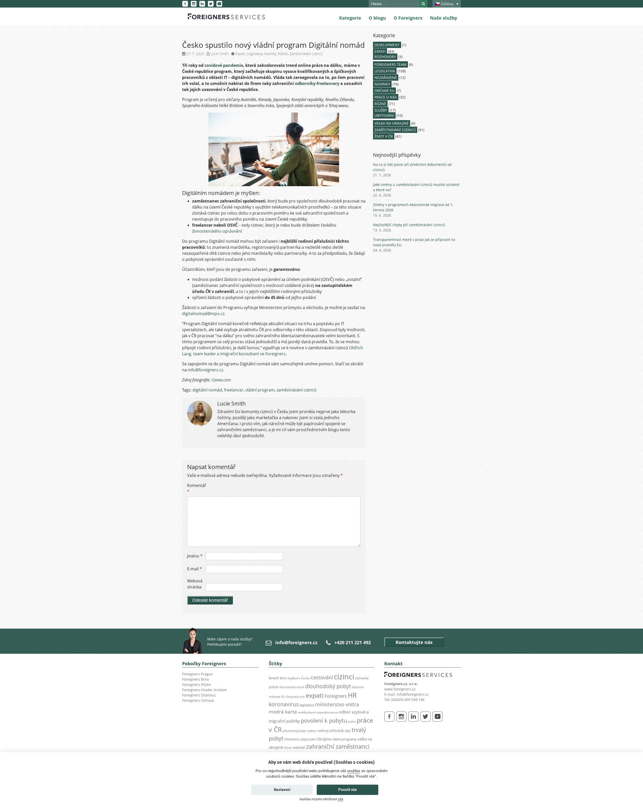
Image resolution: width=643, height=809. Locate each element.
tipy (348, 730)
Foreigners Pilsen (196, 684)
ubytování (307, 739)
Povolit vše (347, 790)
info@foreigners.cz (205, 370)
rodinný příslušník (330, 730)
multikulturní (306, 712)
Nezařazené (385, 77)
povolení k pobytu (324, 720)
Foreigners (336, 696)
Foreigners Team (390, 64)
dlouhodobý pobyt (328, 686)
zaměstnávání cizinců (296, 390)
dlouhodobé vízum (291, 687)
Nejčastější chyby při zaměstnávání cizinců (409, 224)
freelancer (233, 390)
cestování (322, 677)
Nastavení (282, 790)
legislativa (307, 705)
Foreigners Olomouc (199, 695)
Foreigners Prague (197, 674)
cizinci (344, 677)
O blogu (377, 18)
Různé (283, 53)
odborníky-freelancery (317, 83)
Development (387, 44)
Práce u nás (385, 97)
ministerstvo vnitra (337, 704)
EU (283, 696)
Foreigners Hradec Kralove (204, 689)
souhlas (353, 771)
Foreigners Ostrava (198, 700)
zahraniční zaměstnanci (337, 746)
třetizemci (291, 739)
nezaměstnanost (327, 712)
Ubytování (384, 115)
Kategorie (350, 18)
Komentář (196, 488)
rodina (311, 731)
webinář (299, 747)
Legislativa (254, 53)
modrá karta (283, 711)
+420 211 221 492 (352, 642)
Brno (283, 678)
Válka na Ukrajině (391, 123)
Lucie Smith (219, 53)
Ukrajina (323, 739)
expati (315, 695)
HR (352, 695)
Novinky (270, 53)
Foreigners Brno (195, 679)
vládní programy (344, 739)
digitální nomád (207, 390)
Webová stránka (194, 584)
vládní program (260, 390)
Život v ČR (383, 136)
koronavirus (284, 704)
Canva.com (221, 380)
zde (340, 799)
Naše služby (443, 18)
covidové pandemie (223, 65)
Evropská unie (295, 696)
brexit (274, 677)
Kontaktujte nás (414, 642)
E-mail (194, 569)
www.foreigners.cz (399, 689)
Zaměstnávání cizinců (306, 53)
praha (352, 721)
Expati (240, 53)
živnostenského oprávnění (217, 231)
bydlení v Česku (299, 678)
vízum (288, 747)
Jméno (194, 556)
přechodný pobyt (294, 731)
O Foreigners (408, 18)
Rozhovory (385, 56)
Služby (380, 110)
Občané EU (384, 90)
